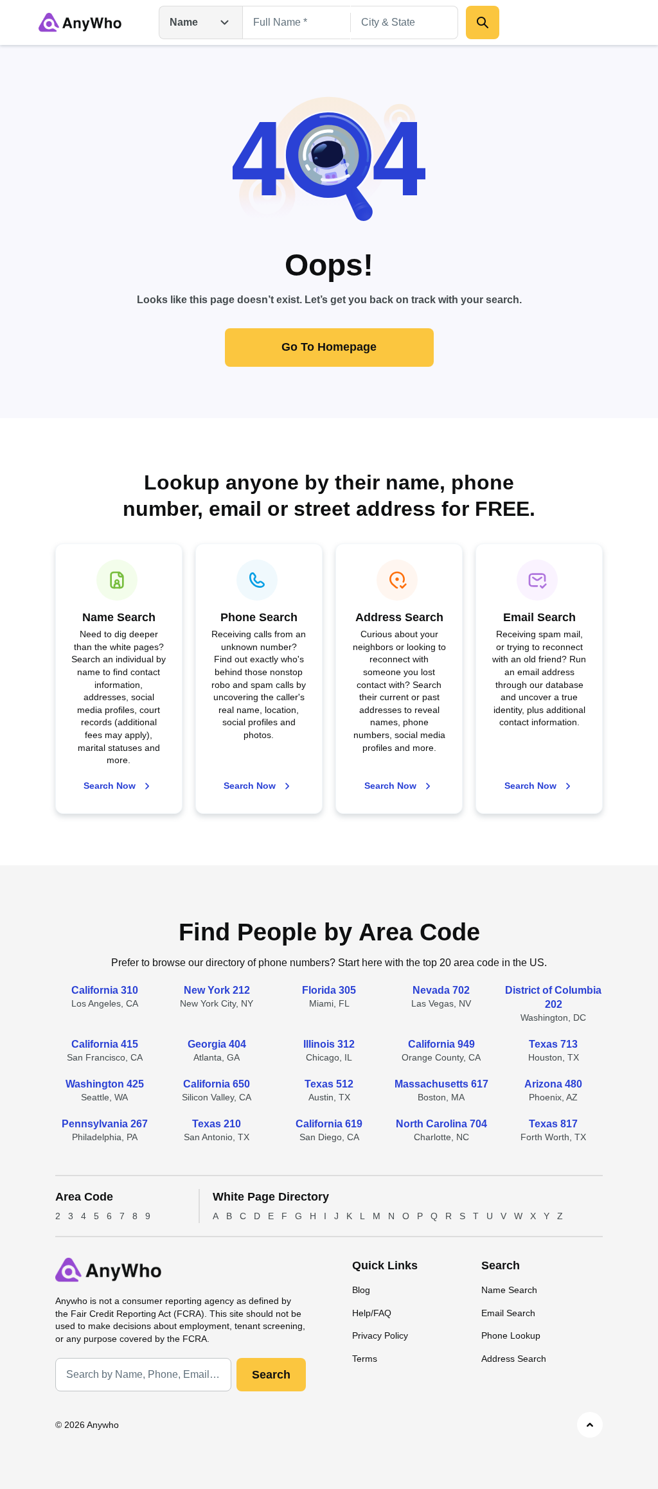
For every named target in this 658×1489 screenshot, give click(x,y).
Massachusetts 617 (441, 1084)
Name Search (509, 1290)
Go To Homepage (329, 346)
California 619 (329, 1123)
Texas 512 (329, 1084)
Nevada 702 (441, 990)
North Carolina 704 (441, 1123)
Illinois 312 (329, 1044)
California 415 (104, 1044)
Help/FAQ (371, 1313)
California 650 (216, 1084)
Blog (361, 1290)
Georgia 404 (217, 1044)
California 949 (441, 1044)
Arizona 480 (553, 1084)
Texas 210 (216, 1123)
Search (271, 1374)
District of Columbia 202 (553, 997)
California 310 (104, 990)
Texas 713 (553, 1044)
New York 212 (217, 990)
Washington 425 (105, 1084)
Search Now (110, 785)
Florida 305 (329, 990)
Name (184, 22)
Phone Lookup (510, 1335)
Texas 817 (553, 1123)
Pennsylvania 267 (105, 1123)
